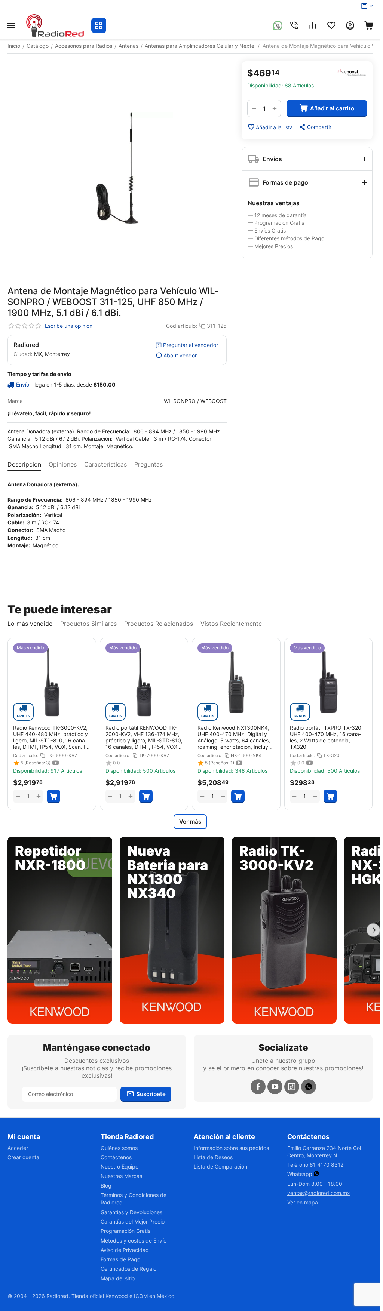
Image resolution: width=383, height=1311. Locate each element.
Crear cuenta (23, 1157)
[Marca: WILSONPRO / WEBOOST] (352, 72)
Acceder (17, 1148)
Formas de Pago (120, 1259)
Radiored (26, 344)
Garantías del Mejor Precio (133, 1221)
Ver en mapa (302, 1202)
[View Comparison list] (312, 25)
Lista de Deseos (213, 1157)
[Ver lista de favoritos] (331, 25)
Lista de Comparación (220, 1166)
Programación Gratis (125, 1231)
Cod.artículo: (181, 326)
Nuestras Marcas (121, 1176)
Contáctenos (116, 1157)
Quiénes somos (119, 1148)
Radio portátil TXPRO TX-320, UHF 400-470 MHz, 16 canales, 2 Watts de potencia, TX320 (326, 737)
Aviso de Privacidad (125, 1250)
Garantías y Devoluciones (131, 1212)
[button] (314, 127)
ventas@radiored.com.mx (318, 1193)
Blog (106, 1185)
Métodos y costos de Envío (133, 1240)
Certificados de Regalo (128, 1268)
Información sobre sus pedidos (231, 1148)
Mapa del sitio (118, 1278)
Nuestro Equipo (119, 1166)
